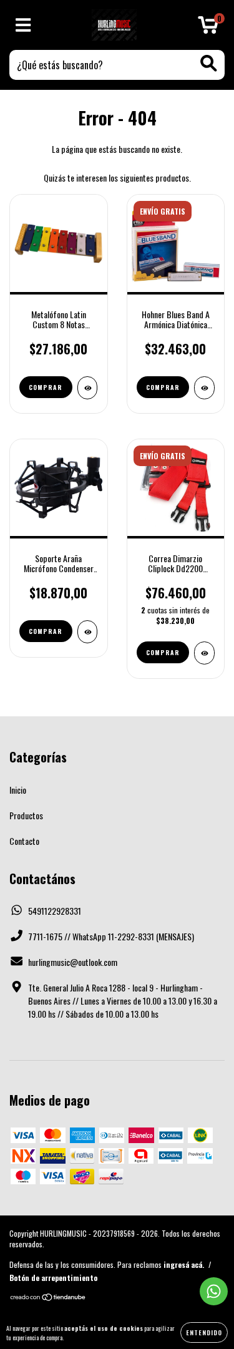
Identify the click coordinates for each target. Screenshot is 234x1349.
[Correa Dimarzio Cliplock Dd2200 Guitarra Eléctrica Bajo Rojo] (204, 653)
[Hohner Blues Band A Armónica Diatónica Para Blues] (204, 387)
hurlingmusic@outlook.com (72, 961)
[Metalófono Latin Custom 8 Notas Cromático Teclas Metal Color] (87, 387)
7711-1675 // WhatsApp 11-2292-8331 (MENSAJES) (111, 936)
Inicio (17, 789)
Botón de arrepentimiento (53, 1277)
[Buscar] (208, 63)
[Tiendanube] (48, 1298)
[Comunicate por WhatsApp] (214, 1291)
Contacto (24, 840)
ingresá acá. (183, 1264)
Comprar (45, 387)
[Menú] (23, 25)
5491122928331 (54, 910)
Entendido (204, 1332)
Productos (26, 815)
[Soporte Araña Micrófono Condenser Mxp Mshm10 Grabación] (87, 631)
